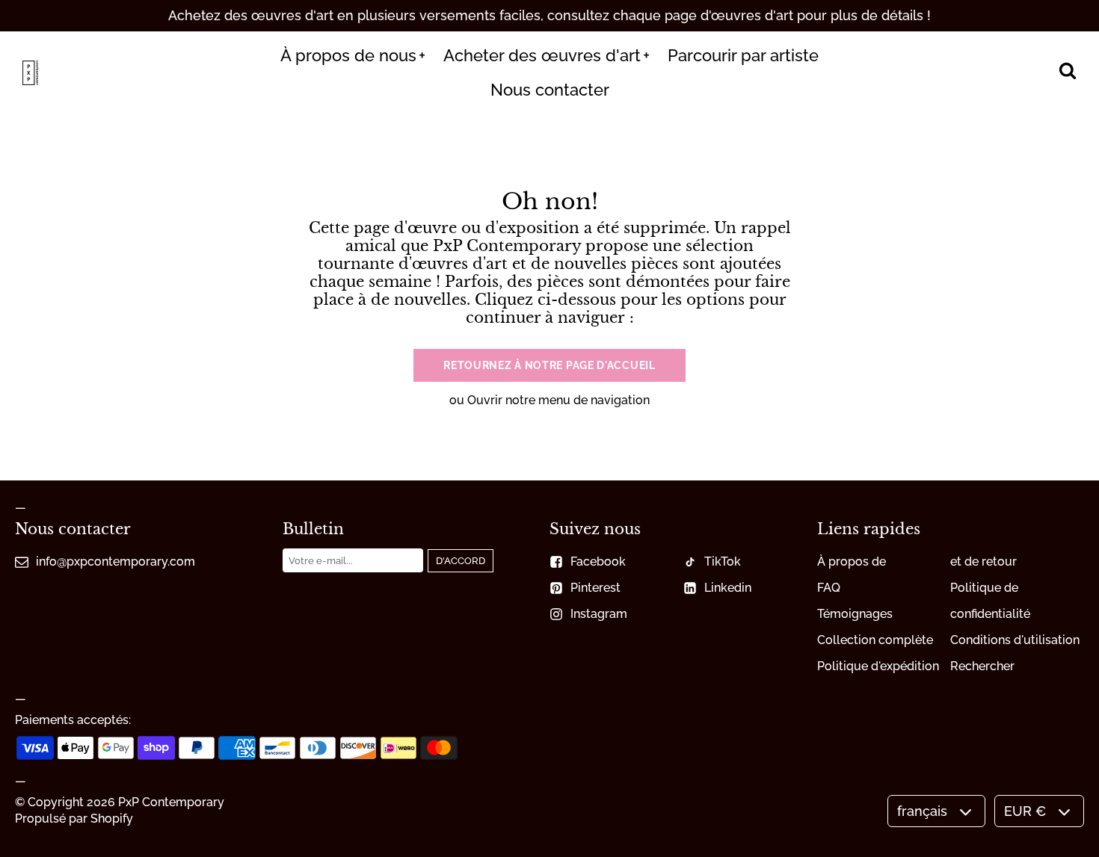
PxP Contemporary (171, 802)
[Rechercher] (1067, 72)
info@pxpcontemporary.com (115, 561)
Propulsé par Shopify (74, 818)
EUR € (1025, 811)
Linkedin (727, 588)
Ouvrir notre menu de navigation (558, 400)
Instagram (598, 614)
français (922, 811)
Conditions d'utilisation (1015, 640)
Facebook (598, 561)
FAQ (828, 588)
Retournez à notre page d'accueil (549, 365)
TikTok (722, 561)
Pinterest (595, 588)
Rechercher (982, 666)
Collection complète (875, 640)
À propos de (851, 561)
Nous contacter (549, 89)
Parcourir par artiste (743, 55)
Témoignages (855, 614)
